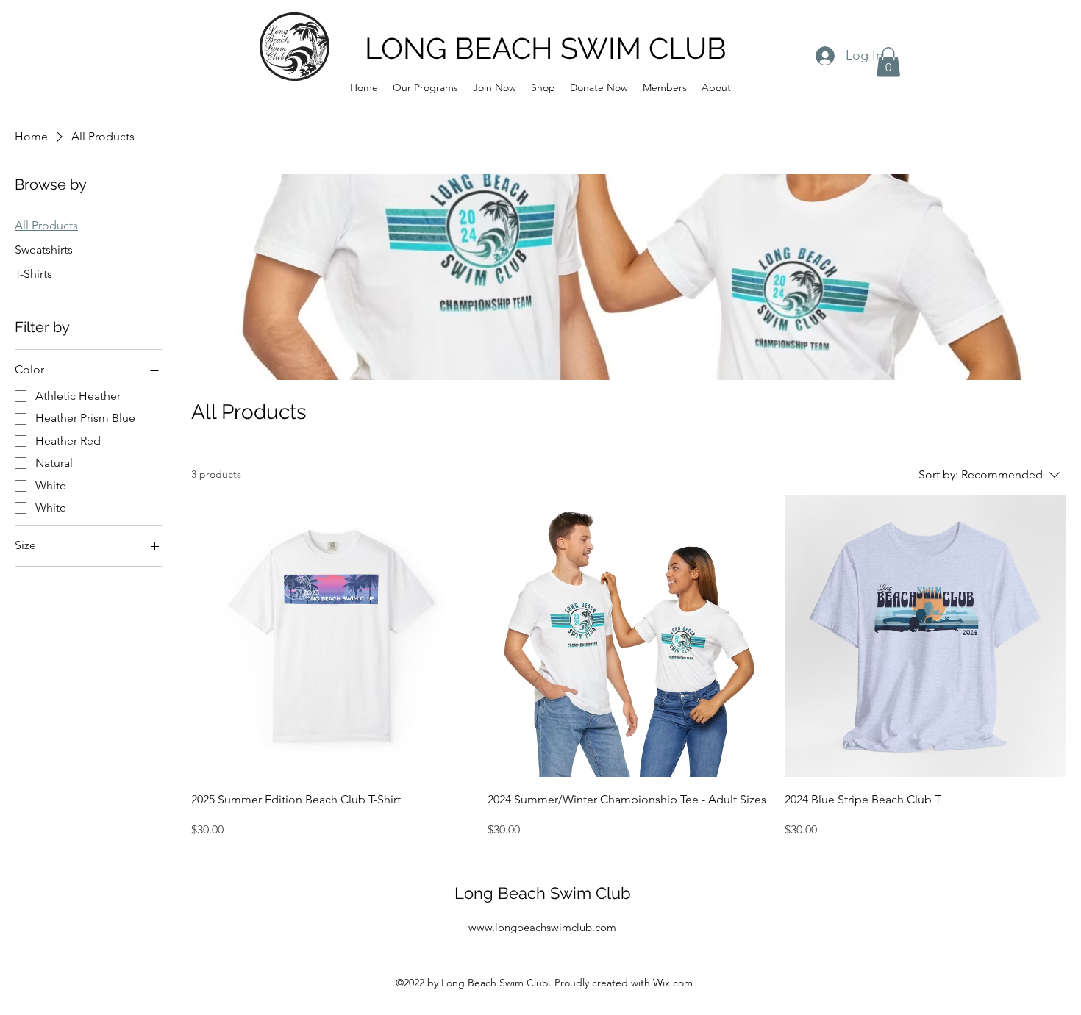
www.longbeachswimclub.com (542, 927)
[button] (425, 87)
